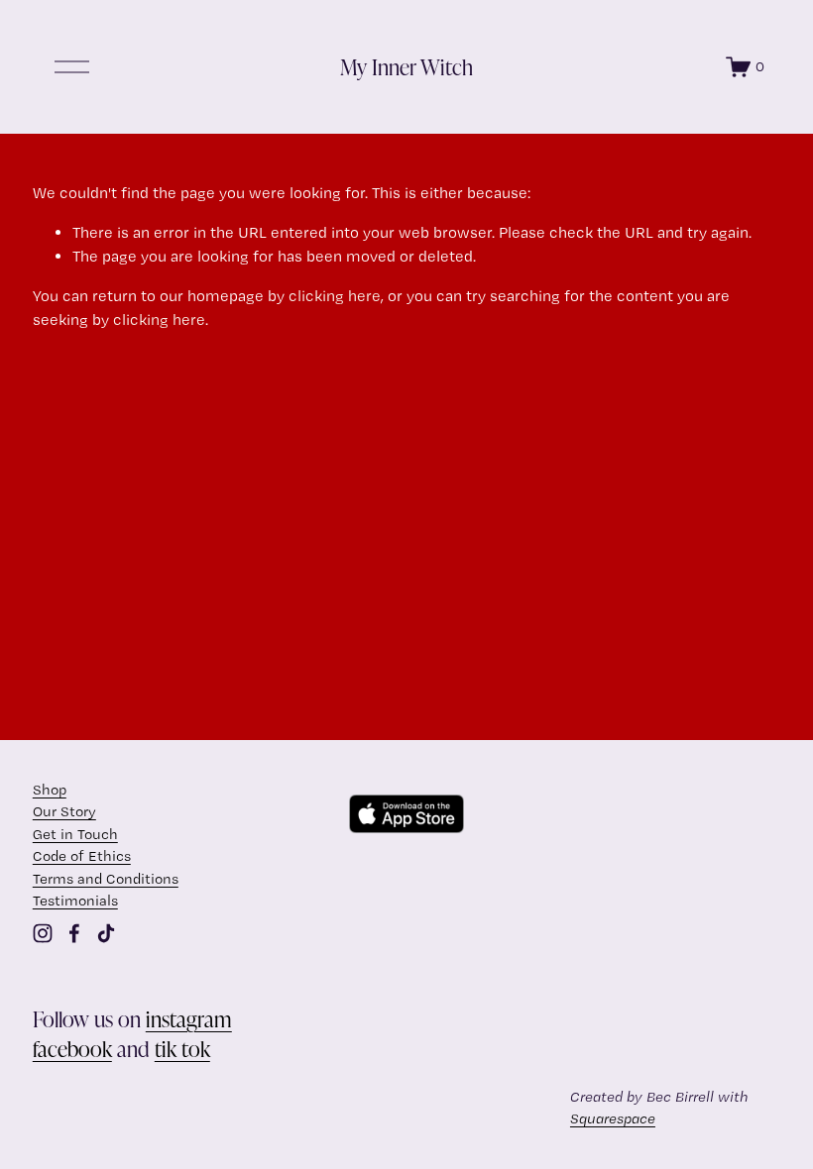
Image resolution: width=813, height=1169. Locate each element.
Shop (49, 789)
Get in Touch (75, 834)
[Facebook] (74, 933)
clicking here (335, 295)
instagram (189, 1019)
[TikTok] (106, 933)
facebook (72, 1048)
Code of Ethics (82, 856)
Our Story (64, 811)
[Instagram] (43, 933)
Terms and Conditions (105, 879)
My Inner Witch (406, 66)
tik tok (182, 1048)
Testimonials (75, 900)
